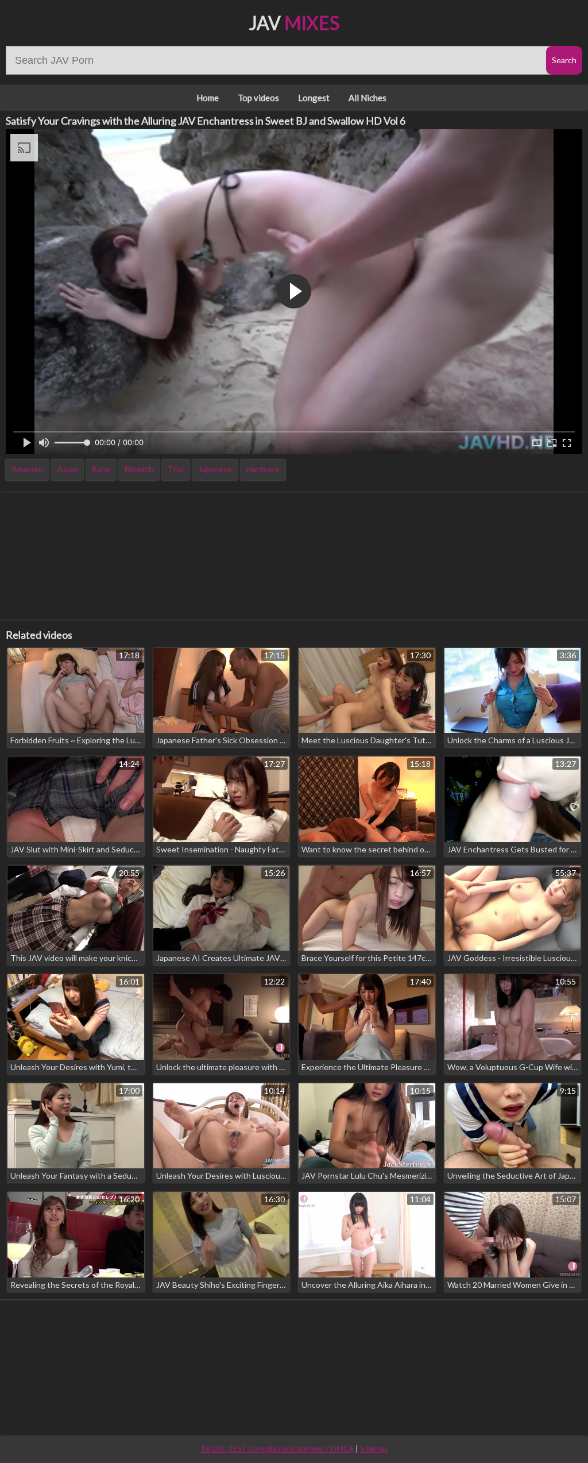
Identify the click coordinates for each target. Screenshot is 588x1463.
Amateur (27, 469)
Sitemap (374, 1448)
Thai (176, 469)
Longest (314, 97)
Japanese (215, 469)
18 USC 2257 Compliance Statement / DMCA (277, 1448)
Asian (67, 469)
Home (207, 97)
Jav (294, 22)
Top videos (258, 97)
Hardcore (263, 469)
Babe (101, 469)
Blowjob (139, 469)
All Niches (367, 97)
